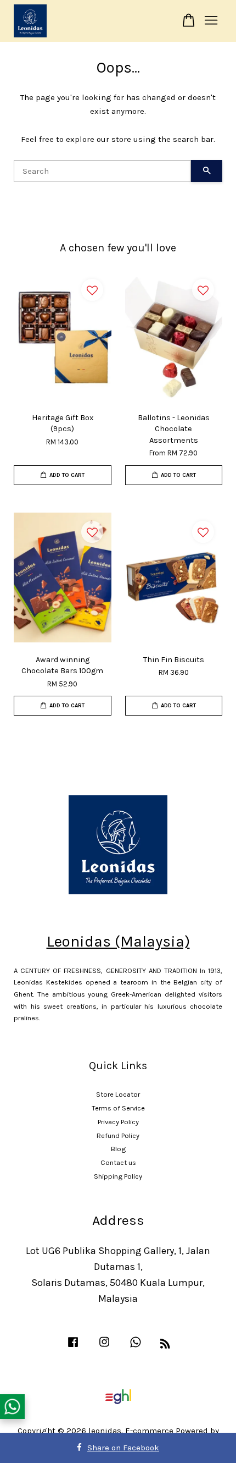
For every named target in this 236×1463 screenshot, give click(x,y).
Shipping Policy (118, 1176)
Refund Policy (118, 1135)
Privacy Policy (118, 1122)
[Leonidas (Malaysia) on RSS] (165, 1345)
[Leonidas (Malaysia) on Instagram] (104, 1347)
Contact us (118, 1162)
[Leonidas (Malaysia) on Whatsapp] (135, 1347)
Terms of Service (118, 1108)
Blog (118, 1149)
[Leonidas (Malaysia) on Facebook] (73, 1347)
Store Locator (118, 1094)
